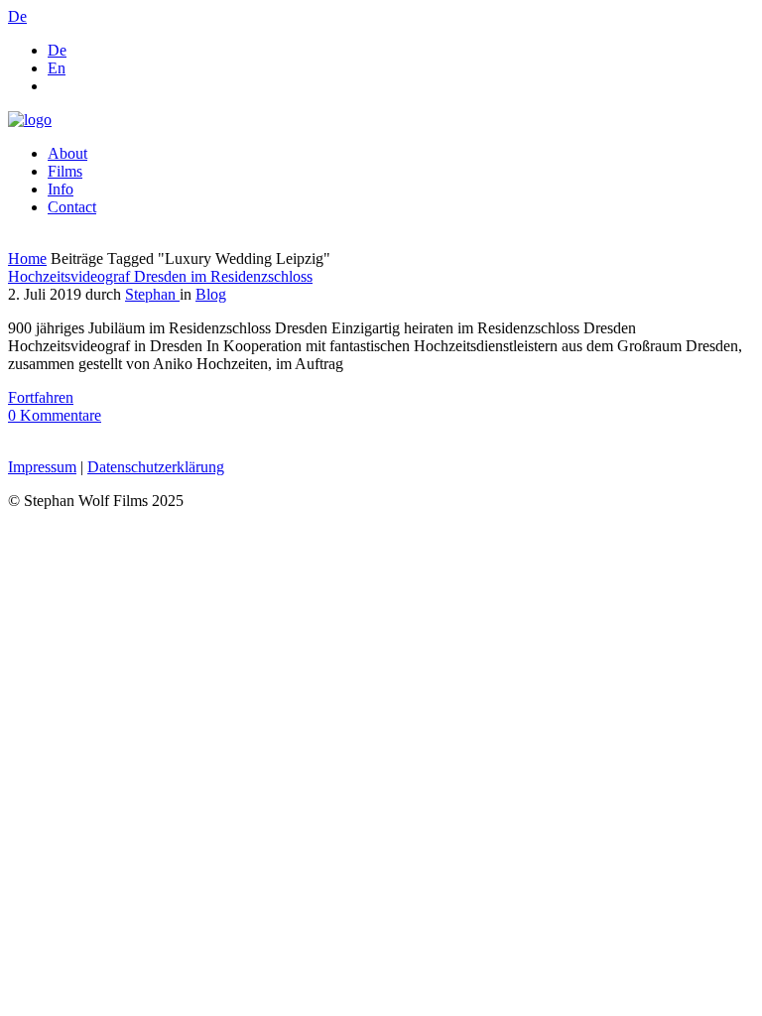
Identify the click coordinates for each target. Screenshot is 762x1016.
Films (65, 171)
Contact (72, 206)
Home (27, 258)
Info (60, 189)
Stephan (152, 294)
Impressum (42, 466)
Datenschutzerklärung (155, 466)
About (67, 153)
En (56, 68)
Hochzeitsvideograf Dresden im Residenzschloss (160, 276)
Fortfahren (40, 397)
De (57, 50)
